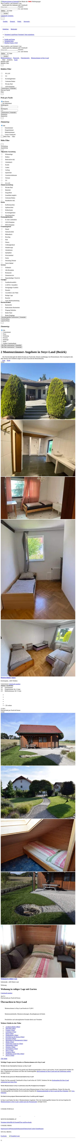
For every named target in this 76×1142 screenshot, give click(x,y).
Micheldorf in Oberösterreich (16, 1040)
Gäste (10, 11)
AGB (8, 1128)
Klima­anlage (9, 154)
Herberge (6, 339)
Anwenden (18, 345)
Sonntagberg (11, 1048)
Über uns (22, 1122)
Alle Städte (4, 1058)
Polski (19, 21)
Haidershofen (11, 1035)
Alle (4, 125)
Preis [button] (2, 92)
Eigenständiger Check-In (12, 278)
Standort (20, 7)
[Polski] (6, 31)
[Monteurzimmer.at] (10, 1116)
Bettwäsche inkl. (10, 159)
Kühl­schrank (9, 210)
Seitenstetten (11, 1045)
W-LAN (7, 73)
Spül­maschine (9, 207)
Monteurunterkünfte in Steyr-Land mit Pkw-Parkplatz (52, 1091)
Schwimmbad (9, 255)
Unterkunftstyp (5, 319)
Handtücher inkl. (10, 200)
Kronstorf (10, 1038)
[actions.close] (2, 65)
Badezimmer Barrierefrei (12, 307)
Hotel (4, 341)
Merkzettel (14, 29)
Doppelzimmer (9, 130)
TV (6, 76)
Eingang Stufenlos (10, 310)
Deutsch (12, 21)
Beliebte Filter (5, 61)
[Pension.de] (27, 1116)
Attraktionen (9, 250)
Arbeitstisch (8, 162)
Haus (4, 334)
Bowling (7, 237)
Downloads (28, 1122)
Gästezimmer (7, 332)
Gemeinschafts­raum (11, 175)
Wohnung (6, 336)
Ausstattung (4, 146)
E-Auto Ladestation (11, 219)
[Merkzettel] (14, 16)
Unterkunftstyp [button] (5, 321)
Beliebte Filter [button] (5, 63)
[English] (2, 31)
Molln (9, 1042)
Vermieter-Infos (9, 41)
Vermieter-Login (9, 34)
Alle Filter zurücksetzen (7, 345)
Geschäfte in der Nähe (11, 293)
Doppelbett (8, 192)
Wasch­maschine (10, 215)
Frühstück (8, 267)
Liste (3, 360)
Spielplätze (8, 253)
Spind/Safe (8, 172)
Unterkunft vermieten (7, 16)
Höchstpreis (4, 109)
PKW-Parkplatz (9, 225)
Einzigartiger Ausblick (11, 287)
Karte (16, 60)
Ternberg (10, 1052)
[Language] (2, 18)
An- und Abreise (23, 9)
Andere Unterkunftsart (9, 343)
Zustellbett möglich (10, 195)
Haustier (7, 290)
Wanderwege (9, 247)
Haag (9, 1033)
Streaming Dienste (10, 260)
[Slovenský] (8, 31)
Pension (5, 338)
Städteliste (6, 29)
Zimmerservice (9, 275)
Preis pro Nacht (5, 90)
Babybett (7, 190)
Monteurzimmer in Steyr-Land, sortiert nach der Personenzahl (19, 1102)
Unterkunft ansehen (14, 684)
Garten (7, 167)
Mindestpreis (4, 105)
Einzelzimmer (9, 128)
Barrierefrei (8, 305)
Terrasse (7, 178)
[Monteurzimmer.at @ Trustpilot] (14, 1136)
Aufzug (7, 170)
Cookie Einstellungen (37, 1128)
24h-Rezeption (9, 270)
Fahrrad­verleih (9, 232)
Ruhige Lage (9, 295)
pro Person (6, 101)
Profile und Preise (9, 39)
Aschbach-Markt (12, 1027)
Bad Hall (10, 1028)
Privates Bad (9, 84)
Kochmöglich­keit (10, 79)
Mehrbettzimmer (10, 132)
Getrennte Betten (10, 81)
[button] (3, 25)
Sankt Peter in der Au (14, 1043)
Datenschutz (27, 1128)
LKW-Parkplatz (9, 86)
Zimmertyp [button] (4, 116)
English (5, 21)
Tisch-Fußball (9, 263)
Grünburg (10, 1032)
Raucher (7, 298)
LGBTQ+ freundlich (11, 285)
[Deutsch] (4, 31)
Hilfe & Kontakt (14, 1122)
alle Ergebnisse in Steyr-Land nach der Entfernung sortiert (54, 1071)
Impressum (4, 1128)
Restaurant (8, 273)
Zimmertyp (4, 114)
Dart (6, 239)
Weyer (9, 1055)
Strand (7, 229)
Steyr (9, 1050)
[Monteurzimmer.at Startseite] (10, 1)
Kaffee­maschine (10, 205)
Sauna (7, 258)
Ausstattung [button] (4, 148)
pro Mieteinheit (7, 103)
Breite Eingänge (10, 315)
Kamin (7, 165)
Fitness (7, 242)
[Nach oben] (2, 1106)
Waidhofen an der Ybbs (14, 1054)
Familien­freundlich (10, 282)
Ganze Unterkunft (10, 134)
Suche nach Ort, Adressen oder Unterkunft (14, 5)
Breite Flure (8, 313)
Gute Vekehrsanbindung (12, 300)
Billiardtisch (8, 234)
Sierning (10, 1047)
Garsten (10, 1030)
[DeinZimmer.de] (44, 1116)
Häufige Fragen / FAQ (11, 43)
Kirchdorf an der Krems (14, 1037)
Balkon (7, 157)
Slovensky (27, 21)
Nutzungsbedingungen (17, 1128)
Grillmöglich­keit (10, 245)
